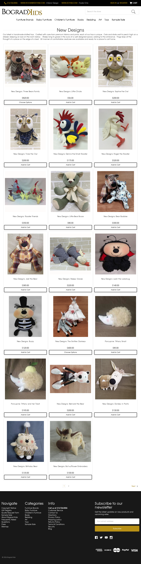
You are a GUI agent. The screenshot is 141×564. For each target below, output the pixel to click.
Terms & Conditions (56, 524)
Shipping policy (55, 519)
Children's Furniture (65, 19)
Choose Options (25, 102)
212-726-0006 (11, 3)
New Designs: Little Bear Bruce (70, 216)
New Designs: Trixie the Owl (25, 154)
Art (100, 19)
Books (81, 19)
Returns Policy (54, 522)
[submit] (133, 12)
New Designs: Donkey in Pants (115, 404)
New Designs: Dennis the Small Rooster (70, 154)
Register (123, 3)
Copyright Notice (9, 508)
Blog (50, 529)
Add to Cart (70, 102)
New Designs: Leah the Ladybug (115, 279)
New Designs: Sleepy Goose (70, 279)
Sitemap (5, 526)
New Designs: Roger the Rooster (116, 154)
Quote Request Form (10, 513)
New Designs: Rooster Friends (25, 216)
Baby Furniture (44, 19)
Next (134, 486)
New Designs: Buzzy (25, 341)
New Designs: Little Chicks (70, 91)
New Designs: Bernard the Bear (70, 404)
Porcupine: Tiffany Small (115, 341)
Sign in (113, 3)
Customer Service (55, 510)
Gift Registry (7, 510)
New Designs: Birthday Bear (25, 466)
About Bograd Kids (10, 517)
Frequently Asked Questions (9, 520)
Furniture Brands (24, 19)
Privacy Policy (54, 517)
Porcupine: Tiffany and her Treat (25, 404)
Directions (52, 515)
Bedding (91, 19)
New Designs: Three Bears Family (25, 91)
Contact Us (53, 513)
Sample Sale (118, 19)
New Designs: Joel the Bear (25, 279)
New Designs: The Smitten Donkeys (70, 341)
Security (51, 526)
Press (4, 524)
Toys (107, 19)
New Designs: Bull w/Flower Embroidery (70, 466)
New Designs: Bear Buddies (115, 216)
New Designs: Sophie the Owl (115, 91)
